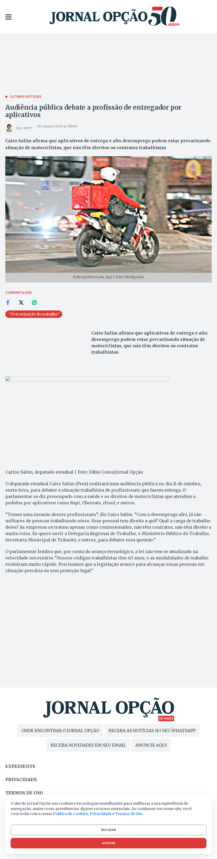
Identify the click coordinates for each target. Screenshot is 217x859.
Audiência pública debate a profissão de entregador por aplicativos (93, 111)
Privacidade (21, 779)
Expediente (20, 766)
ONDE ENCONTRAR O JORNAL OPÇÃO (60, 730)
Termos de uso (24, 792)
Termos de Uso (129, 813)
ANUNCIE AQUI (151, 745)
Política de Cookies (70, 813)
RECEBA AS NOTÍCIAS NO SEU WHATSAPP (152, 730)
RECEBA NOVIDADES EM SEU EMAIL (88, 745)
